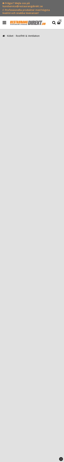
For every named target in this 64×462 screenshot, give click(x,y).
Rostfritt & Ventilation (28, 35)
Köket (10, 35)
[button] (59, 22)
